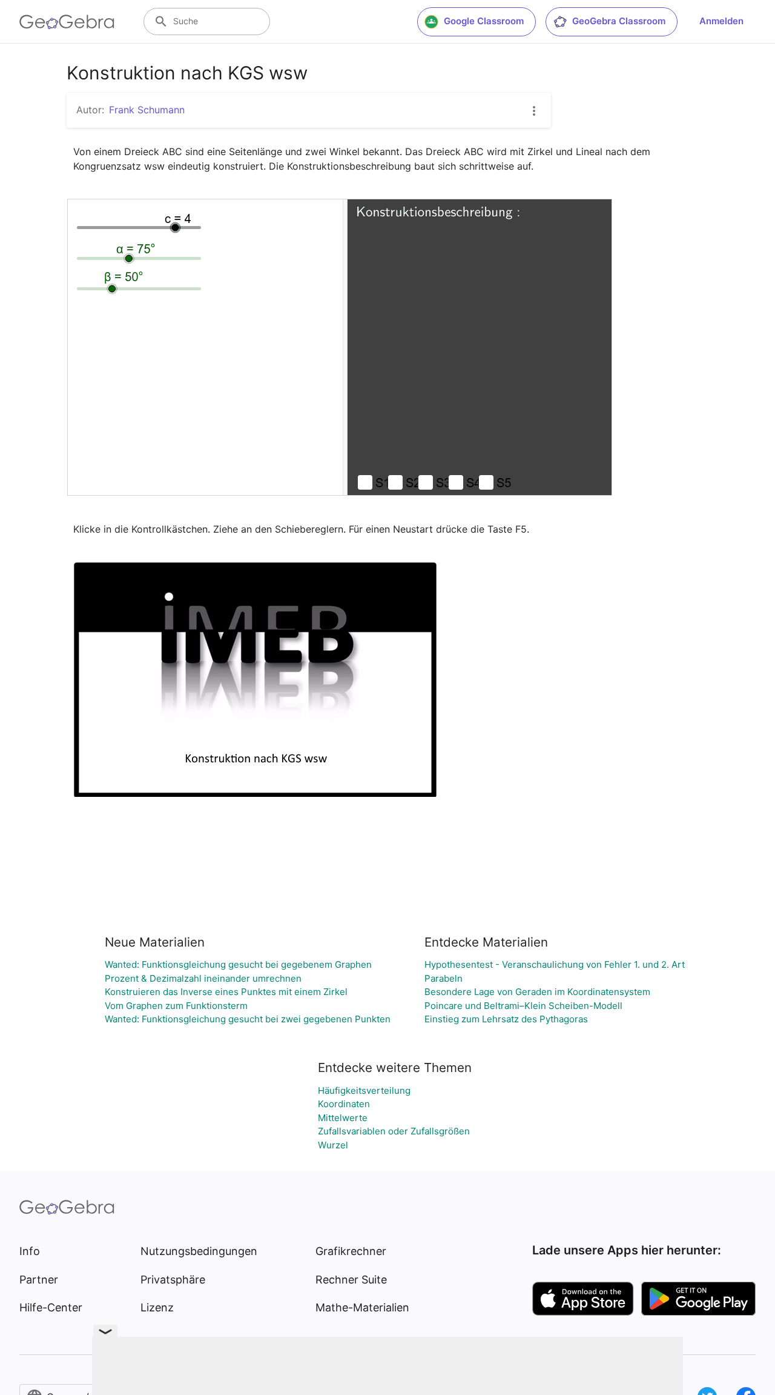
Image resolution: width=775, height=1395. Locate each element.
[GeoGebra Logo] (66, 22)
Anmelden (721, 21)
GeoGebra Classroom (618, 21)
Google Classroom (484, 21)
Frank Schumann (147, 110)
